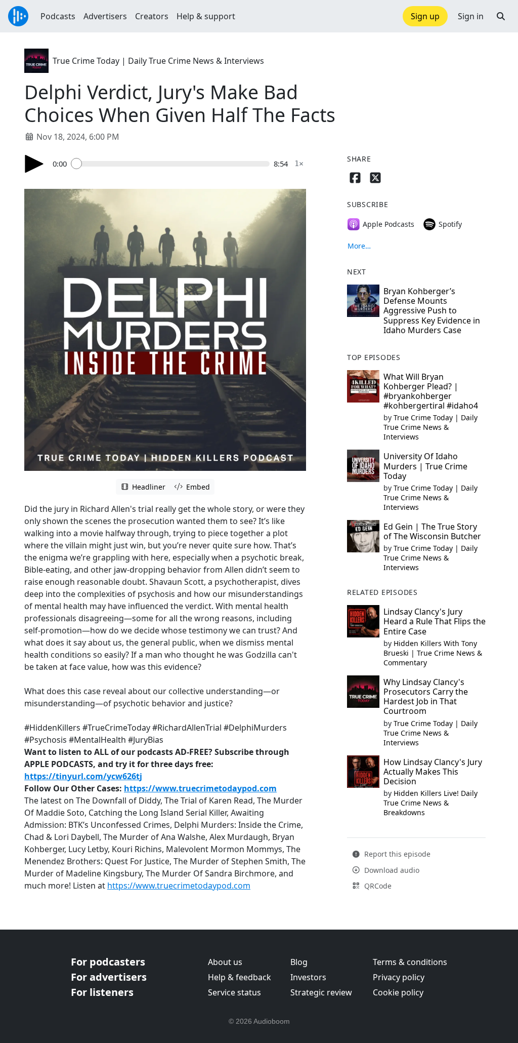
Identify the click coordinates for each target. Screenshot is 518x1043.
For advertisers (109, 977)
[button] (501, 16)
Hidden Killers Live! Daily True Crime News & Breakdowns (430, 802)
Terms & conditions (410, 962)
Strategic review (321, 992)
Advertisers (105, 16)
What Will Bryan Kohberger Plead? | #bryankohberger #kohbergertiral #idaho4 (430, 391)
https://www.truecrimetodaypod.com (200, 788)
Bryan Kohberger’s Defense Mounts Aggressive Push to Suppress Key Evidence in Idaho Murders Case (431, 311)
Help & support (206, 16)
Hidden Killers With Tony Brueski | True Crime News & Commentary (432, 652)
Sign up (425, 16)
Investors (308, 977)
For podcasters (108, 962)
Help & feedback (239, 977)
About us (225, 962)
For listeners (102, 992)
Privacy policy (398, 977)
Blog (299, 962)
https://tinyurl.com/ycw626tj (83, 776)
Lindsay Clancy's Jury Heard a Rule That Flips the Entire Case (434, 621)
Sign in (471, 16)
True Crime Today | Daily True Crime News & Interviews (158, 60)
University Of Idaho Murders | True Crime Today (425, 466)
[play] (34, 164)
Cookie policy (398, 992)
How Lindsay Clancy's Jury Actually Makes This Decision (432, 771)
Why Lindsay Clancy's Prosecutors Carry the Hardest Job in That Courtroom (425, 696)
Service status (234, 992)
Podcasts (57, 16)
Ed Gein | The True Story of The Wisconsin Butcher (432, 531)
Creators (151, 16)
